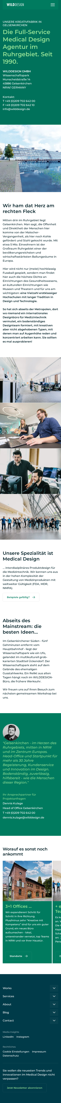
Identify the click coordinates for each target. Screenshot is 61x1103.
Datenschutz (11, 1055)
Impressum (39, 1051)
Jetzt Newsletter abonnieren (24, 1087)
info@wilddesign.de (16, 109)
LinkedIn (8, 1036)
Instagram (22, 1036)
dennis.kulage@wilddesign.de (23, 817)
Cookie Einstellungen (16, 1051)
